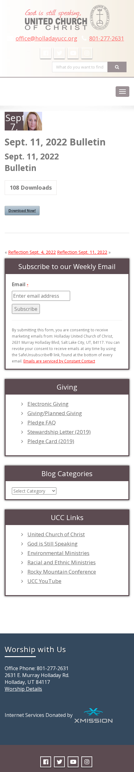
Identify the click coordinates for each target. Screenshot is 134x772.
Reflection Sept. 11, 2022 (82, 252)
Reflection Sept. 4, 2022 (32, 252)
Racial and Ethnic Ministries (61, 562)
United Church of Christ (56, 534)
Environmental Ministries (58, 553)
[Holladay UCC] (67, 15)
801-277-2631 (106, 38)
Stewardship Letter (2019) (59, 432)
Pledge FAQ (41, 422)
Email (20, 284)
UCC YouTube (44, 581)
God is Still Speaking (52, 544)
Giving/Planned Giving (54, 413)
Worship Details (23, 688)
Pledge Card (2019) (50, 441)
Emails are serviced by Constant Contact (59, 360)
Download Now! (22, 210)
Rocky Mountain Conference (61, 572)
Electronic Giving (48, 404)
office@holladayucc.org (46, 38)
